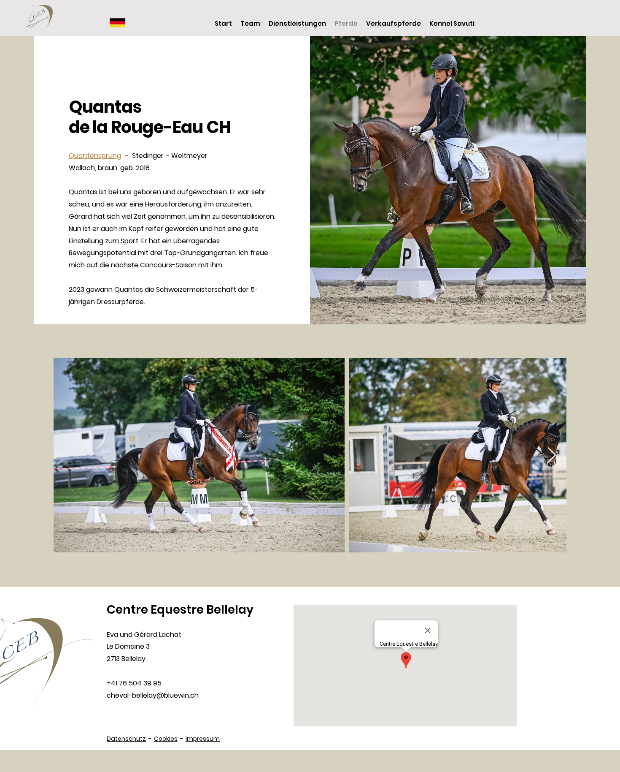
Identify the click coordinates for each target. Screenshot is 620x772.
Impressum (203, 738)
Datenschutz (126, 738)
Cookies (166, 738)
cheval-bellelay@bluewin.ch (153, 695)
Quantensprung (95, 155)
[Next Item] (552, 455)
